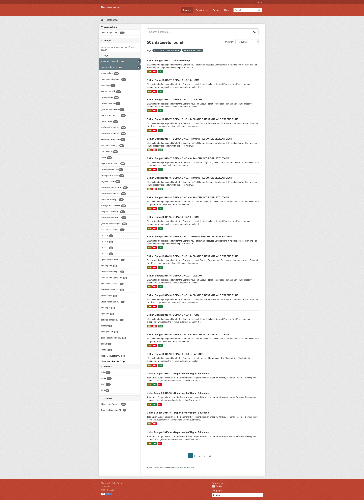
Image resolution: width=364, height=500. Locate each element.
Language (217, 490)
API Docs (190, 467)
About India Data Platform (112, 483)
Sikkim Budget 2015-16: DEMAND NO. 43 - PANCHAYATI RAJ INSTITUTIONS (188, 334)
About (226, 10)
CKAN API (105, 486)
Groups (216, 10)
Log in (259, 2)
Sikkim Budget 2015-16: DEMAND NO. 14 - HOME (173, 314)
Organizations (202, 10)
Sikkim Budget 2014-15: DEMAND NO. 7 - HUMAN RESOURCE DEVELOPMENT (189, 236)
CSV (149, 72)
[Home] (102, 20)
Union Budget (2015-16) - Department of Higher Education (178, 393)
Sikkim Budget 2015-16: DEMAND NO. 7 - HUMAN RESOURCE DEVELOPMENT (189, 177)
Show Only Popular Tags (113, 361)
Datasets (187, 10)
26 (210, 455)
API (181, 467)
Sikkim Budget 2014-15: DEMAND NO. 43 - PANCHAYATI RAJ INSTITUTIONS (188, 197)
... (204, 455)
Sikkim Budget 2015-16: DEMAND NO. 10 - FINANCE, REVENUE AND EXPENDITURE (192, 295)
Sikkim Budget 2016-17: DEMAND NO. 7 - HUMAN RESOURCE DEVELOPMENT (189, 138)
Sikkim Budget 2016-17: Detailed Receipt (169, 60)
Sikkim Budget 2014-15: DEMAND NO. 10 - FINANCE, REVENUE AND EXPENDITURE (192, 256)
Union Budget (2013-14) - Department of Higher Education (178, 432)
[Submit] (259, 10)
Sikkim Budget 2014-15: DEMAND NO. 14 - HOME (173, 217)
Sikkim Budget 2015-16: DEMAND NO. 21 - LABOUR (175, 354)
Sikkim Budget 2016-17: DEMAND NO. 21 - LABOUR (175, 99)
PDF (154, 72)
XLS (154, 385)
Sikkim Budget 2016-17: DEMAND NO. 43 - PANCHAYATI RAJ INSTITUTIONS (188, 158)
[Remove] (178, 50)
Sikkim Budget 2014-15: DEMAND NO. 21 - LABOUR (175, 275)
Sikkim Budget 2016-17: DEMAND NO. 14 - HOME (173, 80)
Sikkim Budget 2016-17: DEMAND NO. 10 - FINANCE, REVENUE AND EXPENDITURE (192, 119)
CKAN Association (109, 490)
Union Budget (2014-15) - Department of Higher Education (178, 412)
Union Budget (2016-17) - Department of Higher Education (178, 373)
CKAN (217, 486)
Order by (229, 41)
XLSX (160, 72)
